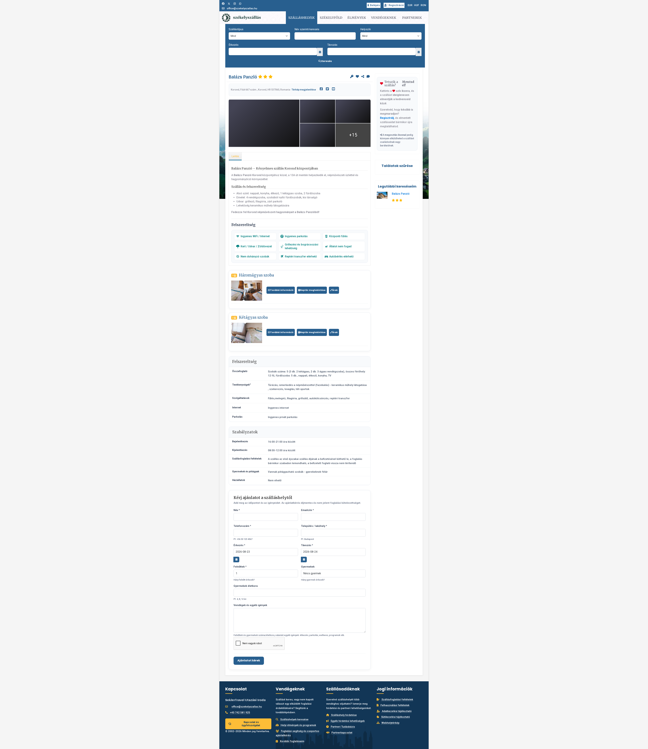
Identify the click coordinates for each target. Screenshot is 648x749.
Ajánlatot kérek (248, 660)
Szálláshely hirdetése (343, 715)
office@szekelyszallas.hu (242, 8)
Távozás (332, 44)
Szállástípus (236, 29)
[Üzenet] (368, 76)
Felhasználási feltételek (394, 705)
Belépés (375, 5)
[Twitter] (229, 3)
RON (423, 5)
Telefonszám (242, 526)
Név (237, 510)
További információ (281, 290)
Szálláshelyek (301, 18)
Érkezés (233, 44)
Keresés (326, 61)
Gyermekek (308, 566)
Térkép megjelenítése (303, 89)
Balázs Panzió (401, 193)
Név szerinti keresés (306, 29)
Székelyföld (331, 18)
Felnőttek (240, 566)
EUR (410, 5)
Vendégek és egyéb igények (250, 605)
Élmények (356, 18)
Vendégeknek (383, 18)
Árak (335, 290)
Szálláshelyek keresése (294, 719)
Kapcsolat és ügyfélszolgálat (251, 724)
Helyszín (365, 29)
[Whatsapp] (240, 3)
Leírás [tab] (235, 156)
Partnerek (412, 18)
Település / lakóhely (314, 526)
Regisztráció (396, 5)
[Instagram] (235, 3)
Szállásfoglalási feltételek (397, 699)
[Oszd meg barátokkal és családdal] (362, 76)
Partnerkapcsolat (341, 732)
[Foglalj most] (351, 76)
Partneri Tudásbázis (342, 726)
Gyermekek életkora (246, 585)
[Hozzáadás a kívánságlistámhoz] (357, 76)
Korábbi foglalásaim (291, 741)
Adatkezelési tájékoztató (396, 711)
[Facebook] (223, 3)
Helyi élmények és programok (298, 725)
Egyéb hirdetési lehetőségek (347, 720)
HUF (416, 5)
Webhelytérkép (390, 722)
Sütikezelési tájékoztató (395, 716)
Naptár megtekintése (313, 290)
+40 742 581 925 (240, 712)
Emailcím (307, 510)
